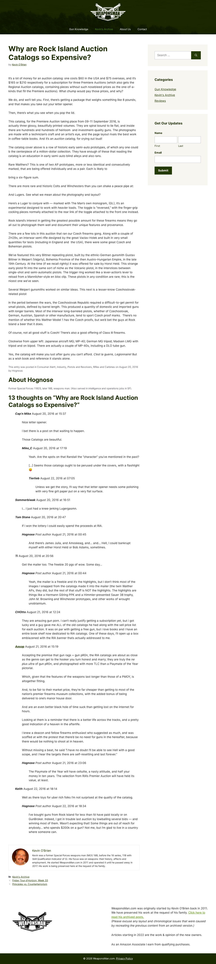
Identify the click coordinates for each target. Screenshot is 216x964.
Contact (142, 29)
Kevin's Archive (20, 876)
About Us (125, 29)
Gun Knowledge (78, 29)
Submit (163, 170)
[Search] (196, 55)
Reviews (160, 100)
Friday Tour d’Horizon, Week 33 (30, 880)
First (157, 145)
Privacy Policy (124, 958)
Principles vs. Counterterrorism (29, 884)
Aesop (19, 646)
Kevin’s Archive (104, 29)
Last (180, 145)
